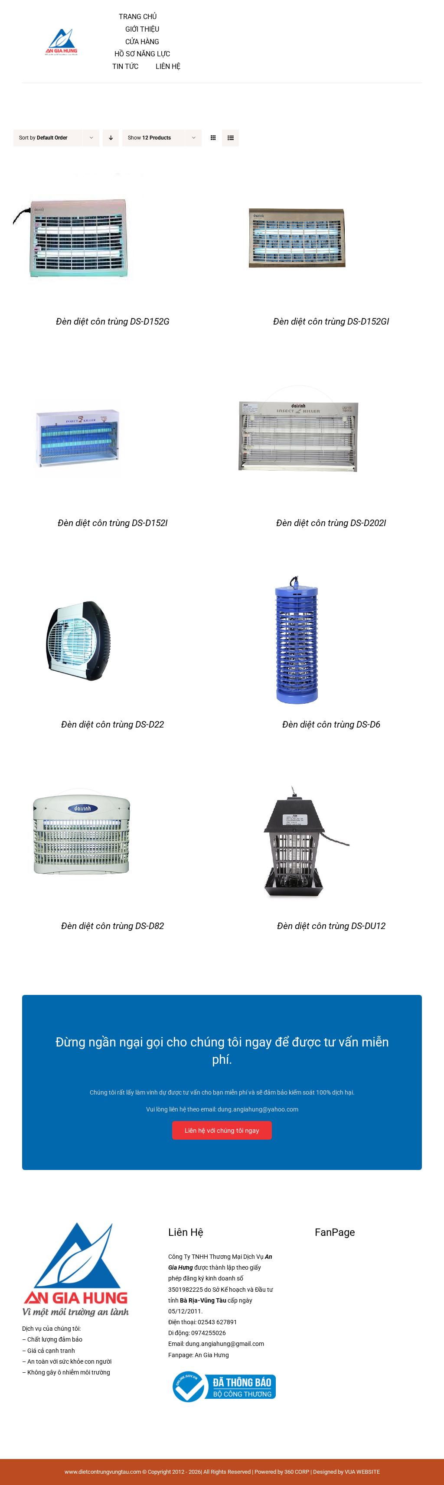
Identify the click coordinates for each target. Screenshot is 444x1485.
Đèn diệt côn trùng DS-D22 (112, 724)
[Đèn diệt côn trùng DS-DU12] (297, 784)
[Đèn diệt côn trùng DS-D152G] (78, 179)
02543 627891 (217, 1322)
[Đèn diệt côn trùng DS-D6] (297, 582)
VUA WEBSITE (362, 1472)
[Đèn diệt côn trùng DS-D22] (78, 582)
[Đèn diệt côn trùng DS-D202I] (297, 381)
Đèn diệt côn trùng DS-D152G (113, 321)
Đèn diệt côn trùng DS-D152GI (331, 321)
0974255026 (208, 1332)
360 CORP (296, 1472)
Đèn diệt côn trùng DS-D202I (331, 523)
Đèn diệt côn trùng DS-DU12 (331, 926)
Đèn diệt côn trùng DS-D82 (112, 926)
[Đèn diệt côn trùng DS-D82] (78, 784)
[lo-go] (62, 32)
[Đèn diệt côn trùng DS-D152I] (78, 381)
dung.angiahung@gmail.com (225, 1343)
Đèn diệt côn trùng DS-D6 (331, 724)
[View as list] (230, 138)
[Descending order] (110, 138)
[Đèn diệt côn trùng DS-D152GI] (297, 179)
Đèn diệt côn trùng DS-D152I (113, 523)
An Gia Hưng (212, 1355)
